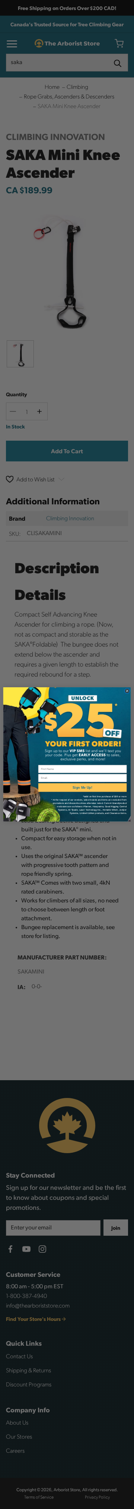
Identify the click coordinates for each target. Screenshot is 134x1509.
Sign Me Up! (82, 787)
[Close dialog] (127, 691)
